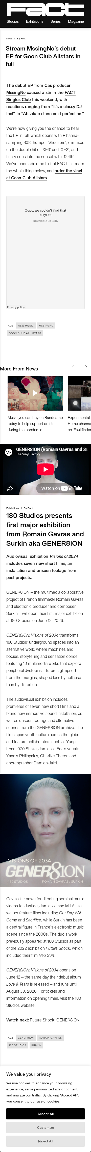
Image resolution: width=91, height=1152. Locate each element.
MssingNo (16, 92)
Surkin (36, 1045)
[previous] (74, 367)
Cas (48, 85)
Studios (13, 21)
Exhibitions (34, 21)
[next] (84, 367)
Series (56, 21)
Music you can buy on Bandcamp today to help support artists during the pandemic (35, 423)
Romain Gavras (50, 1037)
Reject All (45, 1141)
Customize (45, 1127)
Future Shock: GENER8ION (55, 1019)
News (9, 38)
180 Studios (17, 1045)
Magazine (76, 21)
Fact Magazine (45, 9)
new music (26, 325)
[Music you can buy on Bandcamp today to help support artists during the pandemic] (35, 393)
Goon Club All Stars (25, 333)
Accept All (45, 1114)
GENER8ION (26, 1037)
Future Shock (58, 947)
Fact (23, 38)
